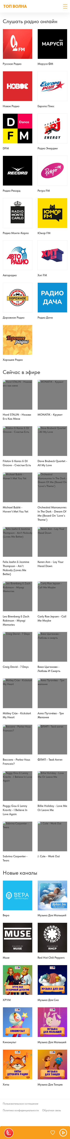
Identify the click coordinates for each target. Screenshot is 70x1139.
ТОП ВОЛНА (15, 6)
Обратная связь (51, 1110)
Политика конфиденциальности (21, 1110)
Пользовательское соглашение (20, 1103)
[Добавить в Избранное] (54, 1132)
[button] (65, 6)
